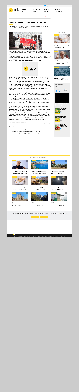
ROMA (13, 213)
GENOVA (47, 213)
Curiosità (46, 9)
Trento (55, 44)
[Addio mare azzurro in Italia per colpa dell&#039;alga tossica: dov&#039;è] (59, 196)
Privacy (22, 236)
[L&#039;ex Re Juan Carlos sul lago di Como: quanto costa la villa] (62, 54)
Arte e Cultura (36, 9)
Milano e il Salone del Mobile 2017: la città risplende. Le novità (25, 133)
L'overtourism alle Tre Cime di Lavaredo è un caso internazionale (38, 205)
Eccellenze (24, 9)
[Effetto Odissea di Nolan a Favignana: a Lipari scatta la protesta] (39, 164)
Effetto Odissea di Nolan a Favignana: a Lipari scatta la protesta (38, 173)
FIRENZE (37, 213)
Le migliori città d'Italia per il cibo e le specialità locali (38, 188)
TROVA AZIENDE (35, 217)
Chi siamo (15, 236)
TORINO (22, 213)
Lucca (13, 186)
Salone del (21, 52)
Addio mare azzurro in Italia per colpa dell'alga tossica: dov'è (58, 205)
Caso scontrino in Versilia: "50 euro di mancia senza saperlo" (19, 189)
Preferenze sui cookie (31, 236)
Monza (13, 170)
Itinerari (46, 11)
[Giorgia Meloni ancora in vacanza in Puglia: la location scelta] (59, 164)
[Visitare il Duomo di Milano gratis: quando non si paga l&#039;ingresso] (20, 196)
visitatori (15, 59)
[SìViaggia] (46, 6)
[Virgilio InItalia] (14, 10)
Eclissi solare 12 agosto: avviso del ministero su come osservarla (57, 189)
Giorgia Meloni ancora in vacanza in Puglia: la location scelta (57, 173)
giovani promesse (41, 86)
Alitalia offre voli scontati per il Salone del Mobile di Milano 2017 (25, 131)
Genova (52, 202)
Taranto (55, 76)
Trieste (32, 186)
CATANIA (57, 213)
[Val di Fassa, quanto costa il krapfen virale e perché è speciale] (62, 38)
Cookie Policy (26, 236)
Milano (15, 24)
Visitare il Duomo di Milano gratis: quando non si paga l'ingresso (19, 205)
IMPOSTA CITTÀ (44, 217)
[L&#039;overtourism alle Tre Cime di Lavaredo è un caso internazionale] (39, 196)
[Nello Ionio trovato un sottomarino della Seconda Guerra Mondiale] (62, 71)
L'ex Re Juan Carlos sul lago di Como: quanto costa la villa (61, 63)
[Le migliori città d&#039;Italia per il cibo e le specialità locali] (39, 180)
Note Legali (19, 236)
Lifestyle (24, 11)
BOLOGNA (42, 213)
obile (26, 52)
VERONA (52, 213)
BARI (61, 213)
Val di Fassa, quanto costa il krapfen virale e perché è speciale (61, 47)
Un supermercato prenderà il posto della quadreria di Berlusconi (19, 173)
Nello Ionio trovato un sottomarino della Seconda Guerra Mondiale (61, 79)
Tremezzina (56, 60)
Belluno (32, 202)
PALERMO (31, 213)
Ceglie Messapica (54, 170)
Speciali (35, 11)
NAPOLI (26, 213)
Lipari (32, 170)
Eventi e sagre (58, 11)
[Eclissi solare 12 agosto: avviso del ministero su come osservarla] (59, 180)
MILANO (17, 213)
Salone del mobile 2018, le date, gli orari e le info (22, 129)
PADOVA (65, 213)
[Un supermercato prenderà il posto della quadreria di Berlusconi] (20, 164)
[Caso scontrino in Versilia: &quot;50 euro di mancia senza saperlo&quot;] (20, 180)
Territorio (57, 9)
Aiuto (35, 236)
